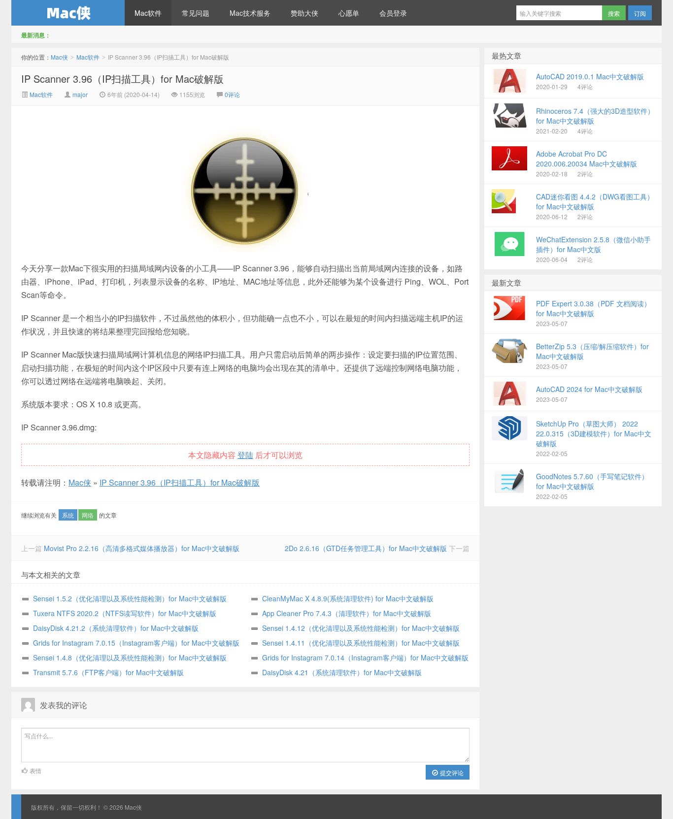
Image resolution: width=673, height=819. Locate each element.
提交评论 (451, 772)
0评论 (232, 94)
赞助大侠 (304, 13)
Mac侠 (68, 13)
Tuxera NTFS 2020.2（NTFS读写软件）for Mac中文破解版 (124, 613)
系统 (68, 515)
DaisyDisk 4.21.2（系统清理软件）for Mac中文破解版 (116, 628)
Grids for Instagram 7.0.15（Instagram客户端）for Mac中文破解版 (136, 643)
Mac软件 (148, 13)
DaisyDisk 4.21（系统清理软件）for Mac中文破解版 (342, 672)
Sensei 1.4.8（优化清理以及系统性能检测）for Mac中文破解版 (130, 657)
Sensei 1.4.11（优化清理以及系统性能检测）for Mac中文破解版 (361, 643)
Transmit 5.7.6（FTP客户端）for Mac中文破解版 (108, 672)
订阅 (640, 13)
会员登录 (393, 13)
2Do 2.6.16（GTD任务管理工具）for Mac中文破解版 (366, 548)
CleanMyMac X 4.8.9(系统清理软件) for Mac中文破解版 (348, 598)
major (80, 94)
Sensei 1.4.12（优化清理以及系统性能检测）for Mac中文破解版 (361, 628)
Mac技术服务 (250, 13)
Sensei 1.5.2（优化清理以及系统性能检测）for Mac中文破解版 (130, 598)
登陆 (245, 454)
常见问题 (195, 13)
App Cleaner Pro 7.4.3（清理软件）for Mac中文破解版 (346, 613)
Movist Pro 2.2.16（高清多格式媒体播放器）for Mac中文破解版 (141, 548)
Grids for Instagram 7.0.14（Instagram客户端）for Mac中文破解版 (365, 657)
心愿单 (348, 13)
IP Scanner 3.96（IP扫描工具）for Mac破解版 (122, 78)
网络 (88, 515)
